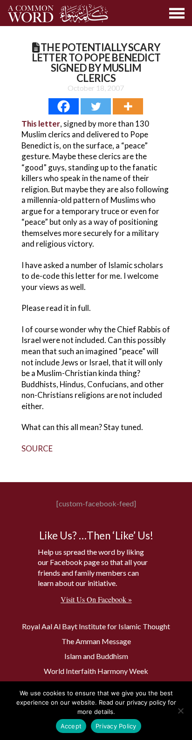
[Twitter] (96, 106)
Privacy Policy (116, 726)
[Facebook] (63, 106)
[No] (180, 710)
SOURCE (37, 448)
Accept (71, 726)
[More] (128, 106)
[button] (177, 13)
